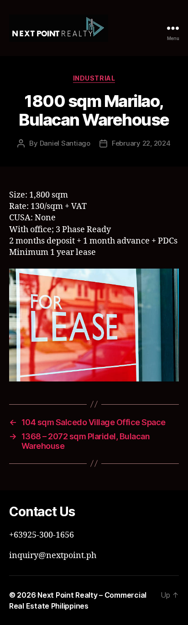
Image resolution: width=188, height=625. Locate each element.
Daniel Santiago (65, 143)
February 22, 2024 (141, 143)
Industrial (94, 78)
